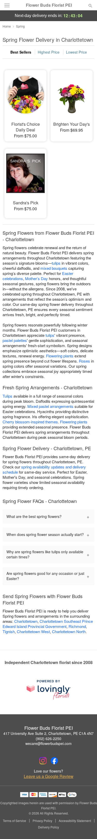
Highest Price (48, 52)
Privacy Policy (42, 820)
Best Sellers (20, 52)
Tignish (9, 631)
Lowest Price (76, 52)
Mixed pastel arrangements (50, 406)
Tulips (7, 396)
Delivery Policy (48, 827)
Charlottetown (26, 621)
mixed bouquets (53, 268)
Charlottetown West (33, 631)
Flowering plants (59, 355)
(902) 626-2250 (48, 738)
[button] (86, 827)
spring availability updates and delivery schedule (44, 469)
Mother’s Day (36, 278)
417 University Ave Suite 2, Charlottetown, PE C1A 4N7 (48, 733)
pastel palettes (15, 340)
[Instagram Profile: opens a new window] (43, 760)
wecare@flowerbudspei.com (48, 743)
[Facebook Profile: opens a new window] (54, 760)
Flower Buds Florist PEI (49, 5)
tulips (56, 263)
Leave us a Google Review (48, 776)
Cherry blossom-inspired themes (30, 421)
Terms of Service (14, 820)
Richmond (77, 626)
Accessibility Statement (75, 820)
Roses (84, 361)
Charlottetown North (69, 631)
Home (7, 26)
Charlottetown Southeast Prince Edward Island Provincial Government (48, 623)
